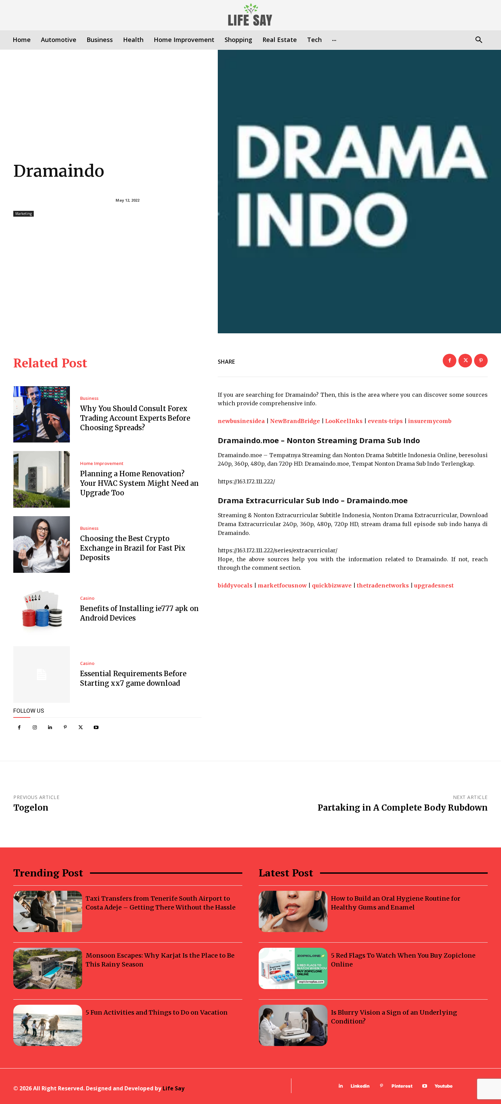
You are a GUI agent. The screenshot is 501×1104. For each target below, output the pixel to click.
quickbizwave (332, 585)
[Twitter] (81, 727)
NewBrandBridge (295, 421)
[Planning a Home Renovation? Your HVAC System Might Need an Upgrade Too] (41, 479)
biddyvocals (235, 585)
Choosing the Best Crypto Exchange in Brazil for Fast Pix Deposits (132, 548)
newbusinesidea (241, 421)
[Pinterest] (65, 727)
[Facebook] (19, 727)
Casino (87, 598)
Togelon (30, 807)
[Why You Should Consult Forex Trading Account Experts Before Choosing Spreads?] (41, 414)
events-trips (385, 421)
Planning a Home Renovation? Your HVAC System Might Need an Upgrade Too (139, 483)
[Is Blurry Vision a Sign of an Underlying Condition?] (293, 1025)
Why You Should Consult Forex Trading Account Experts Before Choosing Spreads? (135, 418)
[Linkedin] (50, 727)
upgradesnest (434, 585)
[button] (479, 40)
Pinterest (402, 1086)
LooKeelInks (344, 421)
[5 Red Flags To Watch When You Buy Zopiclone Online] (293, 968)
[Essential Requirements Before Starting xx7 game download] (41, 674)
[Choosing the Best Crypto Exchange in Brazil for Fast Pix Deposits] (41, 544)
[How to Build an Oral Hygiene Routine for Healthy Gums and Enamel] (293, 911)
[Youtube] (96, 727)
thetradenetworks (383, 585)
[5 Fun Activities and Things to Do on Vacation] (47, 1025)
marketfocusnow (282, 585)
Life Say (173, 1088)
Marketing (23, 213)
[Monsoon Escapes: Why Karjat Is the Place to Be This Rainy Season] (47, 968)
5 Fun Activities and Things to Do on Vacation (157, 1012)
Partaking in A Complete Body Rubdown (403, 807)
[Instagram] (35, 727)
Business (89, 398)
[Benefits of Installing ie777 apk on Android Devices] (41, 609)
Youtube (444, 1086)
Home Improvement (101, 463)
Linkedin (360, 1086)
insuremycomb (430, 421)
